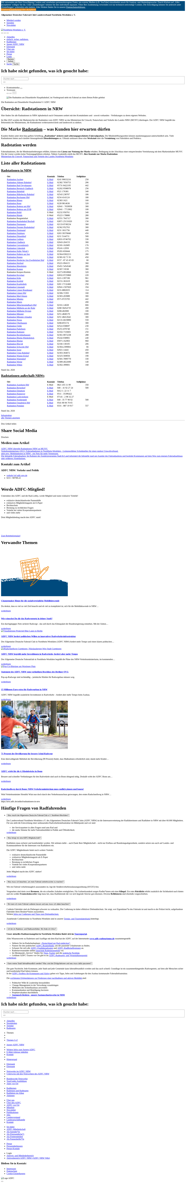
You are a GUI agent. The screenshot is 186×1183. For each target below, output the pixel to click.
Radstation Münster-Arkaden (19, 317)
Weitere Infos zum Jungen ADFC (21, 1049)
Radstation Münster (15, 314)
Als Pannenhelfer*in (15, 1139)
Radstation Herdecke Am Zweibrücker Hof (25, 260)
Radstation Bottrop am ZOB (19, 209)
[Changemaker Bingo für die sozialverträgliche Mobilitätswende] (34, 595)
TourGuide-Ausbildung (17, 1081)
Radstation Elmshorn (16, 391)
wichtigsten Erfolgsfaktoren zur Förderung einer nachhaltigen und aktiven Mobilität (46, 978)
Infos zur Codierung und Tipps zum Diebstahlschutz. (36, 914)
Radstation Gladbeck (16, 242)
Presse (9, 54)
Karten (52, 953)
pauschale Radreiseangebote (48, 950)
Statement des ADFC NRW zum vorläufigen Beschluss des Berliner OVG (34, 672)
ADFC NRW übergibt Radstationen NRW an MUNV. (24, 449)
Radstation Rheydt (15, 344)
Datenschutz (12, 1171)
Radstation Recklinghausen (18, 335)
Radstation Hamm (14, 257)
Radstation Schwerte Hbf (18, 347)
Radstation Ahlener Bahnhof (19, 182)
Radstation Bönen (14, 200)
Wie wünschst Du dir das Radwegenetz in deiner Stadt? (26, 618)
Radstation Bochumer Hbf (18, 197)
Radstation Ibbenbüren (16, 266)
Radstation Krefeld (15, 281)
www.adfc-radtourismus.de (102, 938)
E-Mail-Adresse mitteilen (17, 1052)
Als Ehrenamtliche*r (15, 1134)
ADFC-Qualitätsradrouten (42, 948)
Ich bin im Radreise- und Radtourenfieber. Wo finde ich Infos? (32, 929)
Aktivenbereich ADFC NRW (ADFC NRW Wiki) (28, 1158)
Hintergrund (12, 1059)
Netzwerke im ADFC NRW (19, 1071)
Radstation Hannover (16, 394)
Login (9, 56)
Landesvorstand (13, 1117)
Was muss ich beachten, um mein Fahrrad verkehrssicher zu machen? (35, 882)
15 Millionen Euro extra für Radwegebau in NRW (24, 689)
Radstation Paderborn (16, 329)
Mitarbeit (10, 1107)
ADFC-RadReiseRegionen (69, 948)
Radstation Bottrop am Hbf (18, 206)
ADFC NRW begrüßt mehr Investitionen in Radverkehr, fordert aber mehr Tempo (39, 654)
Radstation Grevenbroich (17, 245)
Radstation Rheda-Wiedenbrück (20, 338)
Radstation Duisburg (16, 233)
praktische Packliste (71, 953)
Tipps (45, 953)
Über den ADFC (14, 1102)
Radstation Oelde (14, 326)
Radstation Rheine (15, 341)
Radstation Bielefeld (15, 191)
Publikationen (12, 1112)
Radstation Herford (15, 263)
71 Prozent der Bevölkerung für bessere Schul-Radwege (27, 753)
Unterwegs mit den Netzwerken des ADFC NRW (28, 1074)
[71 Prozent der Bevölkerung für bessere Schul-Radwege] (34, 748)
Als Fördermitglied (15, 1136)
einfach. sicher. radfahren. (18, 39)
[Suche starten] (4, 1015)
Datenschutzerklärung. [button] (76, 7)
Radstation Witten (14, 365)
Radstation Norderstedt (17, 400)
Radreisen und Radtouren (17, 1091)
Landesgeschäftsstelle (16, 1120)
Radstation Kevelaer (15, 275)
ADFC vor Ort (13, 1105)
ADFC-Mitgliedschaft (16, 1129)
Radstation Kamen (15, 269)
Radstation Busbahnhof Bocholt (20, 221)
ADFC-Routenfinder (45, 945)
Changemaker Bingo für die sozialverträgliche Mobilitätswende (30, 601)
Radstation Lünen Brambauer (19, 290)
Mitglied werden (14, 20)
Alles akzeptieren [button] (28, 9)
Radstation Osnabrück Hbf (18, 403)
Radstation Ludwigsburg (17, 397)
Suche (9, 64)
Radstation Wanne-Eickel (18, 356)
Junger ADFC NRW (15, 44)
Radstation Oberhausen (17, 323)
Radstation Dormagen (16, 224)
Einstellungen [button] (15, 9)
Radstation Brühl (14, 212)
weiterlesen (11, 832)
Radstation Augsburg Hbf (18, 385)
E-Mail (50, 179)
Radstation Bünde (14, 215)
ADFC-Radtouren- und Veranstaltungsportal (68, 955)
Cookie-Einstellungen (16, 1173)
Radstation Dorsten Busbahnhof (20, 227)
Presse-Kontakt (13, 1148)
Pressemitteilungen (15, 1146)
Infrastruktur (6, 415)
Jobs (8, 1115)
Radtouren (11, 1028)
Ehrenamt (11, 47)
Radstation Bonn (14, 203)
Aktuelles (11, 37)
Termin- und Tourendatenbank (77, 919)
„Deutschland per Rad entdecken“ (55, 943)
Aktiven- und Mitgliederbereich (20, 1155)
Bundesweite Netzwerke (17, 1079)
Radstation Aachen (15, 179)
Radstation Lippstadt (16, 287)
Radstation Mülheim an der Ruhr (21, 308)
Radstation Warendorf (16, 359)
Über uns (10, 49)
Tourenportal (80, 934)
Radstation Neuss (14, 320)
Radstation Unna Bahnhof (18, 353)
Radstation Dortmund (16, 230)
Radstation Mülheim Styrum (19, 311)
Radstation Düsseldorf (16, 236)
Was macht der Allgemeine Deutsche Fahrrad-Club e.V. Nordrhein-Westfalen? (38, 815)
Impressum (11, 1169)
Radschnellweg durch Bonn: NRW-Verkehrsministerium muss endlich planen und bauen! (42, 789)
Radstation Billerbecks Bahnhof (20, 194)
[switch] (21, 88)
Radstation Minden (15, 299)
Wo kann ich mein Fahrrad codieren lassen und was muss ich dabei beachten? (39, 904)
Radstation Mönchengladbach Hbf (21, 305)
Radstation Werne (14, 362)
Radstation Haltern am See (18, 254)
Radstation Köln (14, 278)
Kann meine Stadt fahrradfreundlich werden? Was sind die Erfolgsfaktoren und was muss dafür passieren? (49, 963)
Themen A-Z (12, 1040)
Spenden (10, 23)
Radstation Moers (14, 302)
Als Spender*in (13, 1132)
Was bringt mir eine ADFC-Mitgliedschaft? (24, 838)
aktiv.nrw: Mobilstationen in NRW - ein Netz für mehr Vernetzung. (30, 453)
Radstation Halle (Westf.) (18, 251)
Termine (10, 1026)
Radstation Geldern (15, 239)
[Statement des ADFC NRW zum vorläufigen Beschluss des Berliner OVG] (18, 666)
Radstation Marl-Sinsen (17, 296)
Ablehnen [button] (5, 9)
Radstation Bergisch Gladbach (20, 188)
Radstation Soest (14, 350)
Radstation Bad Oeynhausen (19, 185)
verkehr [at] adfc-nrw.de (17, 475)
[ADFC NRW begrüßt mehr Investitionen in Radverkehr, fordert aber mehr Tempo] (31, 649)
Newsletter (11, 25)
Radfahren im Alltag (15, 1093)
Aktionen (11, 1095)
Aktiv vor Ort (12, 1083)
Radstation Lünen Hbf (16, 293)
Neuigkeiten (12, 1023)
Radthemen (11, 42)
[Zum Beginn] (2, 1181)
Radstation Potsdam (15, 406)
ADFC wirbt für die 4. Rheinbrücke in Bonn (21, 771)
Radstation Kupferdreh (17, 284)
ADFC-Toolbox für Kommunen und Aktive (31, 973)
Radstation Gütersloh (16, 248)
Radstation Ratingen (15, 332)
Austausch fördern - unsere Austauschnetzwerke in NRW (38, 995)
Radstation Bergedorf (16, 388)
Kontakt (10, 1054)
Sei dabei (10, 51)
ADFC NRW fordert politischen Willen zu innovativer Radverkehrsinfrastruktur (38, 636)
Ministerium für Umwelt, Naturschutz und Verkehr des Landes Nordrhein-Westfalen (37, 156)
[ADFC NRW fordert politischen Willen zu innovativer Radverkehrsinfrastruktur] (21, 631)
